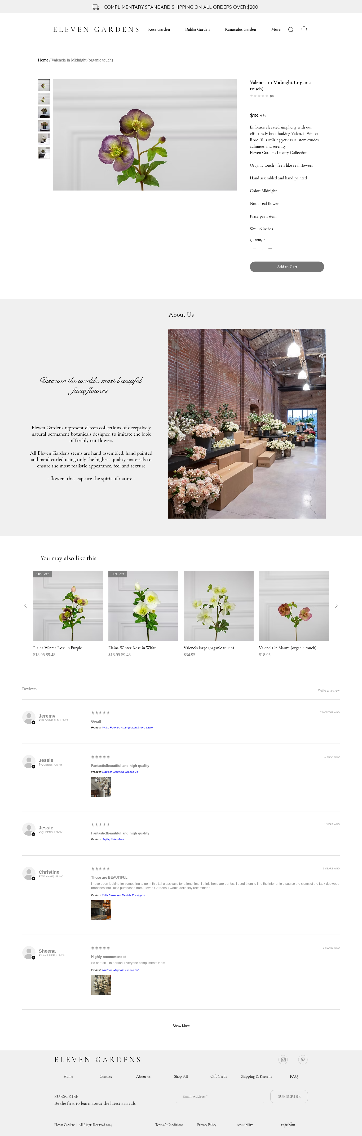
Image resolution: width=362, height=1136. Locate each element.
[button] (304, 29)
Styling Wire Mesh (113, 839)
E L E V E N (74, 1059)
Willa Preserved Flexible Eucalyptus (123, 895)
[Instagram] (283, 1060)
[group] (181, 617)
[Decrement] (254, 248)
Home (43, 60)
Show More (181, 1026)
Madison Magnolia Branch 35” (120, 771)
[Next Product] (336, 606)
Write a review (329, 690)
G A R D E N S (117, 1059)
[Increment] (270, 248)
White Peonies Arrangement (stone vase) (127, 727)
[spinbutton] (262, 248)
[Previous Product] (25, 606)
